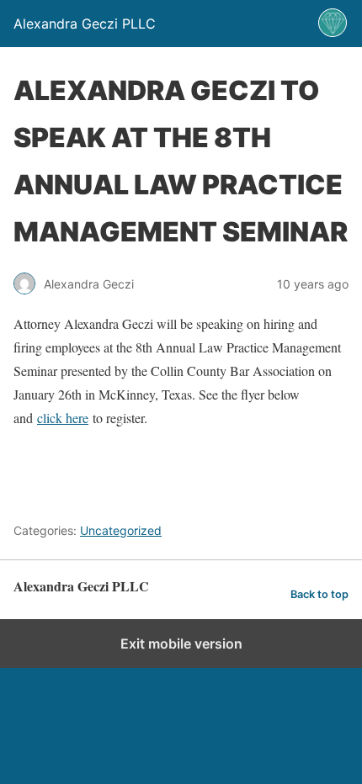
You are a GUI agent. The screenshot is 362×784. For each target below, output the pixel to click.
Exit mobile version (181, 643)
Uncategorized (121, 530)
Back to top (319, 594)
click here (62, 417)
